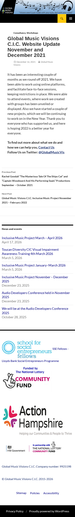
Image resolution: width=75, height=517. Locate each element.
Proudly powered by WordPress (49, 511)
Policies (35, 493)
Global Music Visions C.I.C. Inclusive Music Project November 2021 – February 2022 (36, 198)
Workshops (32, 33)
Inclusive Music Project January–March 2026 (34, 265)
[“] (34, 448)
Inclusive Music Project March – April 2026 (32, 238)
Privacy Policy (14, 511)
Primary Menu (70, 18)
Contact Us (46, 147)
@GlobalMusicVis (51, 152)
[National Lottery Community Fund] (37, 379)
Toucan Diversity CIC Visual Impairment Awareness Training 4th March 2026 (30, 251)
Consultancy (19, 33)
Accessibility (51, 493)
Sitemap (21, 493)
